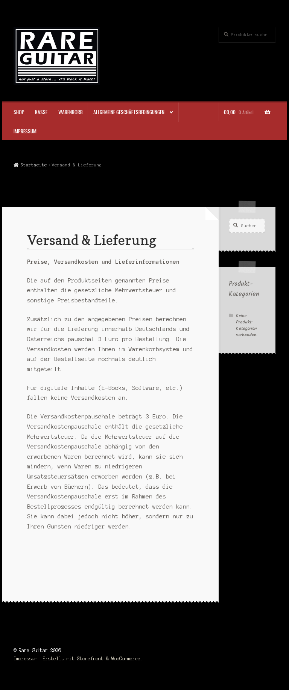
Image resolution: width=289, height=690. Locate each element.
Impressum (25, 131)
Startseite (34, 165)
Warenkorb (70, 112)
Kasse (41, 112)
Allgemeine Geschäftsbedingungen (128, 112)
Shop (19, 112)
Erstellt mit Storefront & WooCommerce (91, 658)
